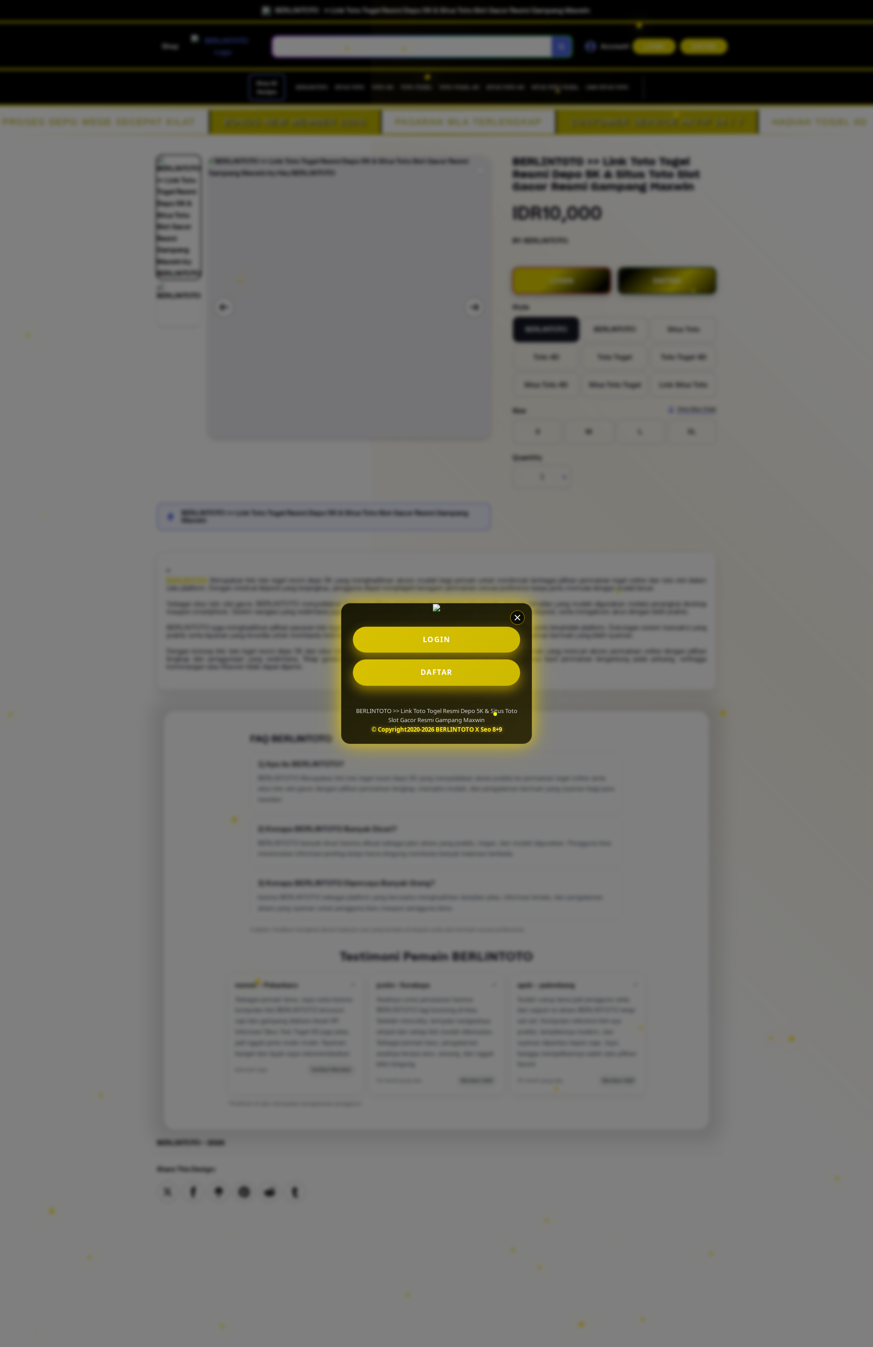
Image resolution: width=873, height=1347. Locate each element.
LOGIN (437, 639)
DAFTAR (437, 672)
